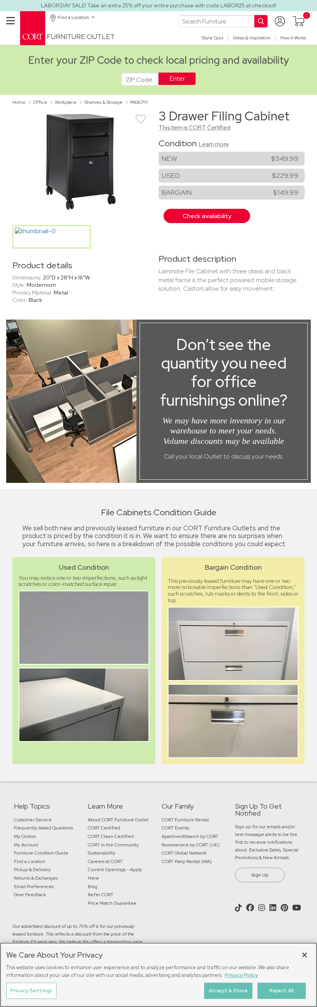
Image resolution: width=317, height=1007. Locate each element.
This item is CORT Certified (194, 128)
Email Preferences (34, 886)
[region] (158, 975)
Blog (92, 886)
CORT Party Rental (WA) (187, 861)
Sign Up (259, 875)
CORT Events (176, 828)
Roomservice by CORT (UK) (191, 845)
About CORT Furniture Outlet (118, 820)
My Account (26, 845)
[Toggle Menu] (10, 30)
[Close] (304, 954)
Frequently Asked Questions (44, 828)
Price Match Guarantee (112, 903)
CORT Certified (104, 828)
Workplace (66, 102)
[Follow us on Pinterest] (285, 908)
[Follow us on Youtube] (297, 908)
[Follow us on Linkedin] (273, 908)
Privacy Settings (31, 990)
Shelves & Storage (103, 102)
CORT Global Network (184, 853)
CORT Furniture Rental (185, 820)
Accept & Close (228, 990)
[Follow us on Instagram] (262, 908)
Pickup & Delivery (32, 870)
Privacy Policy (241, 975)
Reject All (281, 990)
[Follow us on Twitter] (239, 908)
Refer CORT (100, 895)
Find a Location (29, 861)
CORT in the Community (113, 845)
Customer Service (33, 820)
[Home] (32, 28)
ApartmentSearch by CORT (190, 836)
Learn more (214, 144)
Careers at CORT (105, 861)
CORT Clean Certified (111, 836)
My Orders (25, 836)
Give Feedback (30, 895)
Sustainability (101, 853)
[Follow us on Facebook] (251, 908)
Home (19, 102)
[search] (216, 21)
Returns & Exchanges (36, 878)
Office (40, 102)
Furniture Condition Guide (41, 853)
